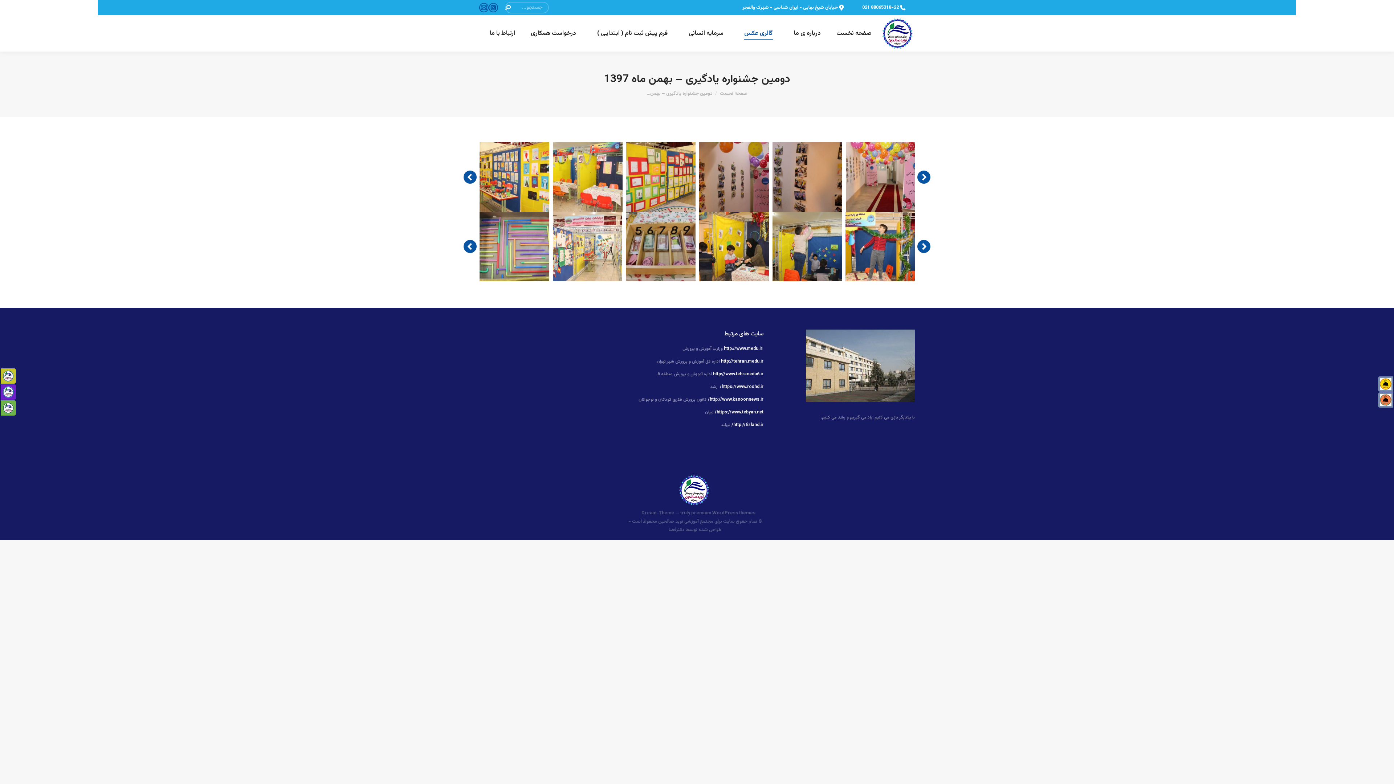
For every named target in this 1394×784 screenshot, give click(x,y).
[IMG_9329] (734, 247)
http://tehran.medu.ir (742, 361)
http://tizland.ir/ (747, 425)
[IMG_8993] (514, 177)
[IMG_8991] (588, 177)
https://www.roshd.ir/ (741, 387)
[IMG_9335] (514, 247)
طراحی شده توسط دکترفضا (695, 530)
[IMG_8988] (661, 177)
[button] (470, 177)
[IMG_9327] (807, 247)
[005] (734, 177)
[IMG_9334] (588, 247)
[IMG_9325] (880, 247)
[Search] (507, 7)
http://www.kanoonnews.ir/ (735, 399)
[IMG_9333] (661, 247)
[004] (807, 177)
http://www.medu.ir (743, 349)
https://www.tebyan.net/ (739, 412)
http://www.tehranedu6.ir (738, 374)
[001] (881, 177)
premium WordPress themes (723, 513)
